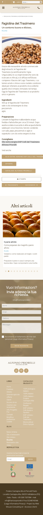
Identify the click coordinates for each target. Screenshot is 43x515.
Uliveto (9, 392)
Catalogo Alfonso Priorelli (18, 171)
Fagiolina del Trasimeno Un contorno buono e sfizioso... (18, 16)
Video (9, 445)
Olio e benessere (13, 435)
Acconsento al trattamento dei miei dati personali (20, 338)
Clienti (9, 400)
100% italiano (28, 394)
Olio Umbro (11, 437)
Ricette (4, 31)
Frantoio (10, 389)
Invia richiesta (21, 346)
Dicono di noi (12, 402)
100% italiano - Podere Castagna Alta (28, 398)
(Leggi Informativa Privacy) (23, 339)
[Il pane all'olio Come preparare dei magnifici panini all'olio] (19, 225)
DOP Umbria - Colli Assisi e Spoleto (28, 410)
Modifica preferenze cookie (11, 419)
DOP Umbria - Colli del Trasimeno (28, 417)
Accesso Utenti (31, 507)
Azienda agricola (13, 394)
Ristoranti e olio (13, 442)
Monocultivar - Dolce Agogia (28, 423)
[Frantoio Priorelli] (21, 363)
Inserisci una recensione (11, 406)
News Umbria (12, 432)
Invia (30, 459)
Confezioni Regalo (27, 404)
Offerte (9, 164)
